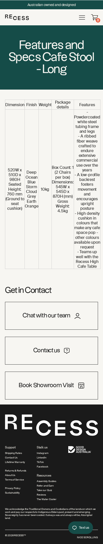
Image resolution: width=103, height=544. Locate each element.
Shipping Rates (13, 453)
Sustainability (12, 493)
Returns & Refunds (15, 470)
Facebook (42, 466)
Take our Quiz (44, 490)
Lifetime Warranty (15, 462)
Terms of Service (14, 480)
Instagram (42, 453)
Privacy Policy (12, 488)
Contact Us (11, 457)
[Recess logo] (17, 17)
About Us (10, 475)
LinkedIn (41, 457)
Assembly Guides (46, 481)
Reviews (41, 495)
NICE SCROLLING (87, 537)
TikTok (40, 462)
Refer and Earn (45, 486)
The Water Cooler (46, 499)
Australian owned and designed (52, 5)
